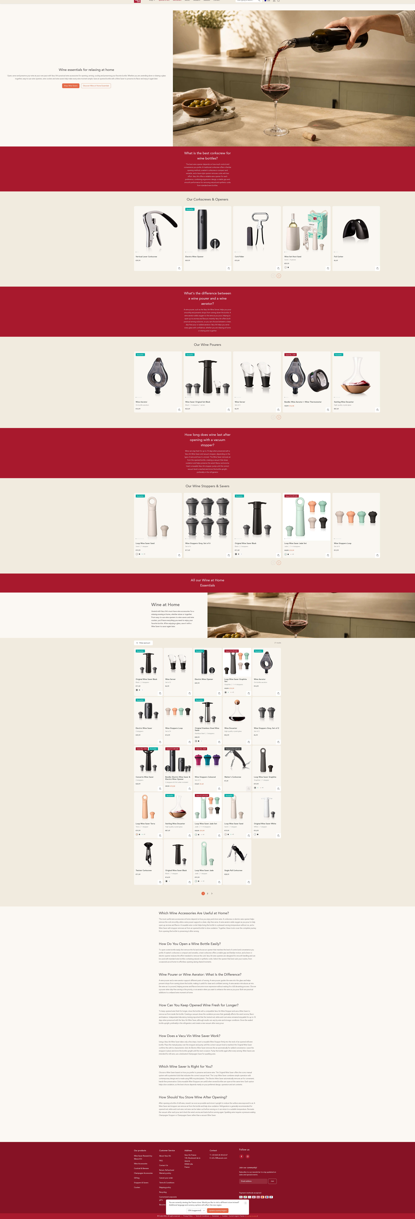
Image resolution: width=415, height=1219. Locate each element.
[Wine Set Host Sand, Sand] (285, 267)
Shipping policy (165, 1187)
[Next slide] (179, 230)
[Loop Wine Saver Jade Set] (307, 517)
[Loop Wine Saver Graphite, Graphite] (139, 554)
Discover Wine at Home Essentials (96, 86)
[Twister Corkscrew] (148, 853)
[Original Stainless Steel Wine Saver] (207, 711)
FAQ (161, 1161)
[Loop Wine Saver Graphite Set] (237, 662)
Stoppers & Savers (141, 1183)
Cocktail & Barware (141, 1168)
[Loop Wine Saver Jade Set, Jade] (285, 554)
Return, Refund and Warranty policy (166, 1171)
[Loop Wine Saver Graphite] (266, 760)
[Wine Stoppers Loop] (356, 517)
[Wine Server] (257, 375)
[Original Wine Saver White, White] (241, 554)
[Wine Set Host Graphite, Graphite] (288, 267)
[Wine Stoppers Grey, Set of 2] (266, 711)
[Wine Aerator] (158, 375)
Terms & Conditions (166, 1183)
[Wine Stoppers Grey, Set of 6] (207, 517)
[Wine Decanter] (237, 711)
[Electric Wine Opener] (207, 230)
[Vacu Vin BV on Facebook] (241, 1156)
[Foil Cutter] (356, 230)
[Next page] (212, 893)
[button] (179, 268)
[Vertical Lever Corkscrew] (158, 230)
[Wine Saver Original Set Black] (207, 375)
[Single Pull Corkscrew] (237, 853)
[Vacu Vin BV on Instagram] (248, 1156)
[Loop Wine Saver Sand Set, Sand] (291, 554)
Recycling (163, 1192)
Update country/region (218, 1211)
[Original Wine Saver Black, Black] (236, 554)
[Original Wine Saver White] (266, 806)
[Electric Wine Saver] (148, 711)
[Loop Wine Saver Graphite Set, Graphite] (288, 554)
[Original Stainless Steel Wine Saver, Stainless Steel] (238, 554)
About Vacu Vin (165, 1156)
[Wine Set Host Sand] (307, 230)
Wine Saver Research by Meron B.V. (143, 1157)
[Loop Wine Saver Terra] (148, 806)
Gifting (136, 1178)
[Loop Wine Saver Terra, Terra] (137, 834)
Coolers (137, 1187)
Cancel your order (166, 1178)
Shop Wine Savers (71, 86)
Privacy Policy (188, 1216)
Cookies (224, 1216)
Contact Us (163, 1165)
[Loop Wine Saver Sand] (158, 517)
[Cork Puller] (257, 230)
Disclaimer (215, 1216)
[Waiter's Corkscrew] (237, 760)
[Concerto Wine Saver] (148, 760)
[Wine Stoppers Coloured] (207, 760)
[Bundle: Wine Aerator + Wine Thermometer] (307, 375)
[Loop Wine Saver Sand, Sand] (137, 554)
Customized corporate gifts (168, 1198)
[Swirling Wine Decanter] (356, 375)
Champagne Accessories (143, 1173)
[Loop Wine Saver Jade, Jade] (142, 554)
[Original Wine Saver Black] (257, 517)
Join (272, 1181)
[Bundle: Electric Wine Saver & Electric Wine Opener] (178, 760)
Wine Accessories (140, 1164)
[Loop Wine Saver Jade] (207, 853)
